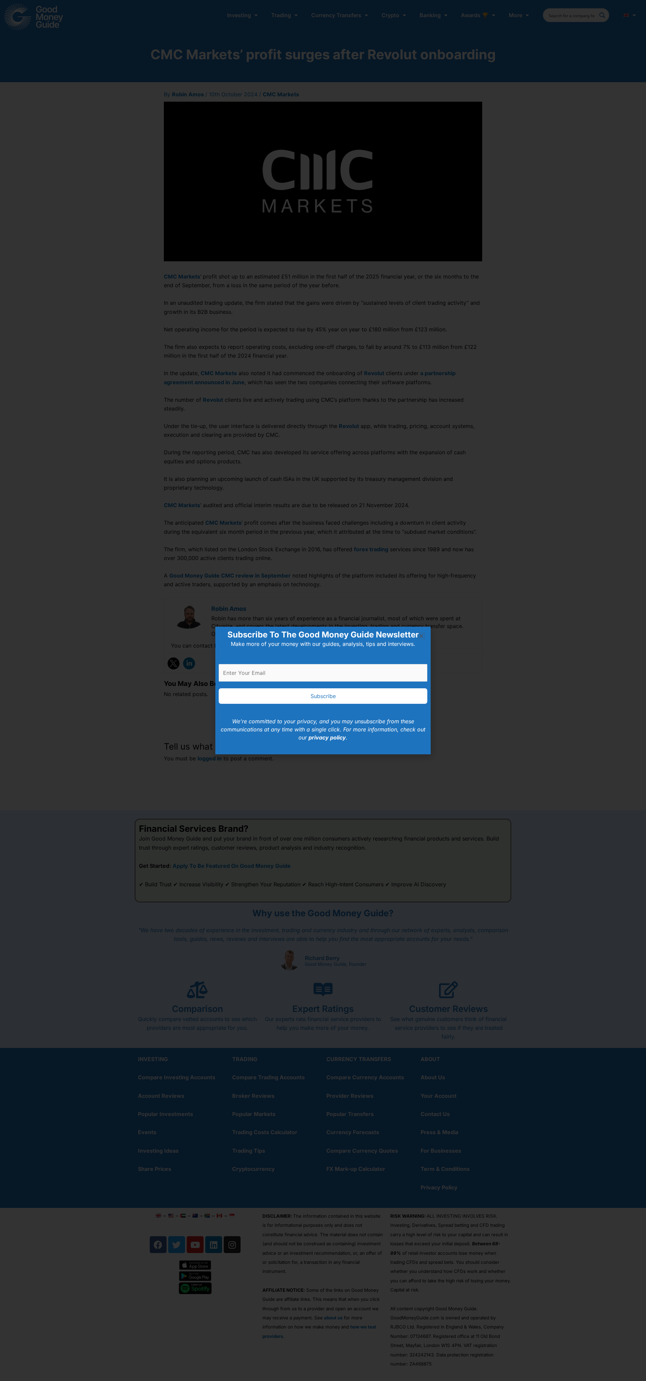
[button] (421, 635)
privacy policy (327, 737)
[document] (323, 690)
